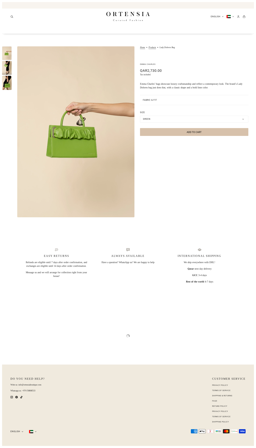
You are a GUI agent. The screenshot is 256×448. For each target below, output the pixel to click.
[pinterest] (16, 397)
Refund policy (219, 406)
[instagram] (11, 397)
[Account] (238, 16)
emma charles (148, 64)
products (152, 47)
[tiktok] (21, 397)
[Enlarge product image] (75, 131)
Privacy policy (220, 411)
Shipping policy (220, 422)
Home (142, 47)
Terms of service (221, 417)
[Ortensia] (128, 16)
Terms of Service (221, 390)
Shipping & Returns (222, 396)
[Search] (11, 16)
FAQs (214, 401)
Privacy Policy (220, 385)
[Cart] (244, 16)
